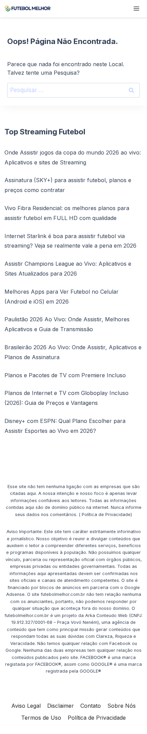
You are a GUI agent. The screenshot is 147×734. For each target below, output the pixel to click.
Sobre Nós (121, 705)
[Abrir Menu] (136, 8)
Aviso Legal (26, 705)
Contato (90, 705)
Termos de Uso (41, 717)
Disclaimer (60, 705)
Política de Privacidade (97, 717)
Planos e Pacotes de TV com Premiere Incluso (65, 375)
